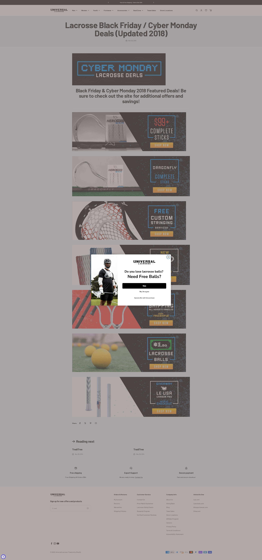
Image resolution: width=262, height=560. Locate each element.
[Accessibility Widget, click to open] (3, 556)
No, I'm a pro (144, 291)
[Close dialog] (168, 257)
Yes (144, 285)
